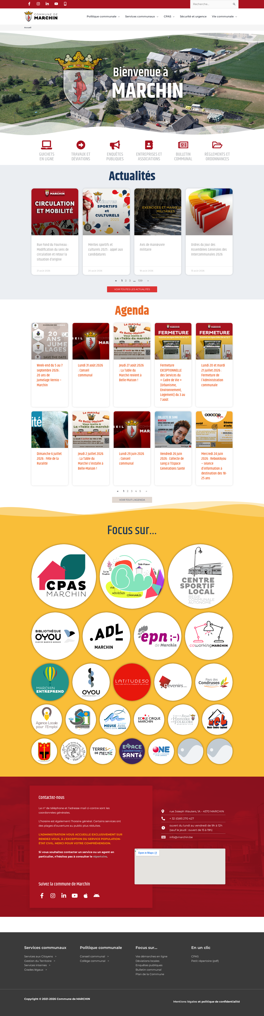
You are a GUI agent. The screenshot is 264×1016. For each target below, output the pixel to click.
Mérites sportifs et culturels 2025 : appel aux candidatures (105, 249)
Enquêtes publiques (115, 156)
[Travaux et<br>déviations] (80, 144)
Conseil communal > (94, 956)
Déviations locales (147, 961)
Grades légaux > (35, 969)
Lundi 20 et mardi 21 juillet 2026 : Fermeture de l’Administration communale (213, 375)
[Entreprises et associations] (149, 144)
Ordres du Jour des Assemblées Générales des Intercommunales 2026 (209, 249)
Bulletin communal (148, 969)
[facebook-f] (30, 3)
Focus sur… (132, 530)
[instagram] (39, 3)
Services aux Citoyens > (40, 956)
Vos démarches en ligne (151, 956)
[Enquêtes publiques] (114, 144)
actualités (132, 176)
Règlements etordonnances (217, 156)
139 (140, 280)
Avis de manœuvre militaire (152, 247)
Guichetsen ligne (46, 156)
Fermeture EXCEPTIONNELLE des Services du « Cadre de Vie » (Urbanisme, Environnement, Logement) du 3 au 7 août (172, 383)
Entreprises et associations (149, 156)
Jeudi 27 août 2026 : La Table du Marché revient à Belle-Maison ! (131, 373)
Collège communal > (94, 961)
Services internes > (37, 965)
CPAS (195, 956)
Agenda (132, 311)
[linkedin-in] (48, 3)
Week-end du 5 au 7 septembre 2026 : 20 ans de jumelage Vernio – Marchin (49, 375)
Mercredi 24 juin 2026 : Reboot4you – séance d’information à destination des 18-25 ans (214, 466)
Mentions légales (185, 1001)
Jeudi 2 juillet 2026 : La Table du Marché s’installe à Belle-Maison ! (90, 461)
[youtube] (57, 3)
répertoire (100, 856)
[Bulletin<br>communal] (183, 144)
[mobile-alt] (66, 3)
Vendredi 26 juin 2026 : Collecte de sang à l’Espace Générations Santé (172, 461)
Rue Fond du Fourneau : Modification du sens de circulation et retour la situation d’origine (53, 252)
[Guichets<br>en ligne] (46, 144)
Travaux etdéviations (80, 156)
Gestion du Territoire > (39, 961)
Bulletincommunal (183, 156)
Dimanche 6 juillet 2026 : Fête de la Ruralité (49, 459)
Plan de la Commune (150, 974)
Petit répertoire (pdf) (205, 961)
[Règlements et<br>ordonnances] (217, 144)
